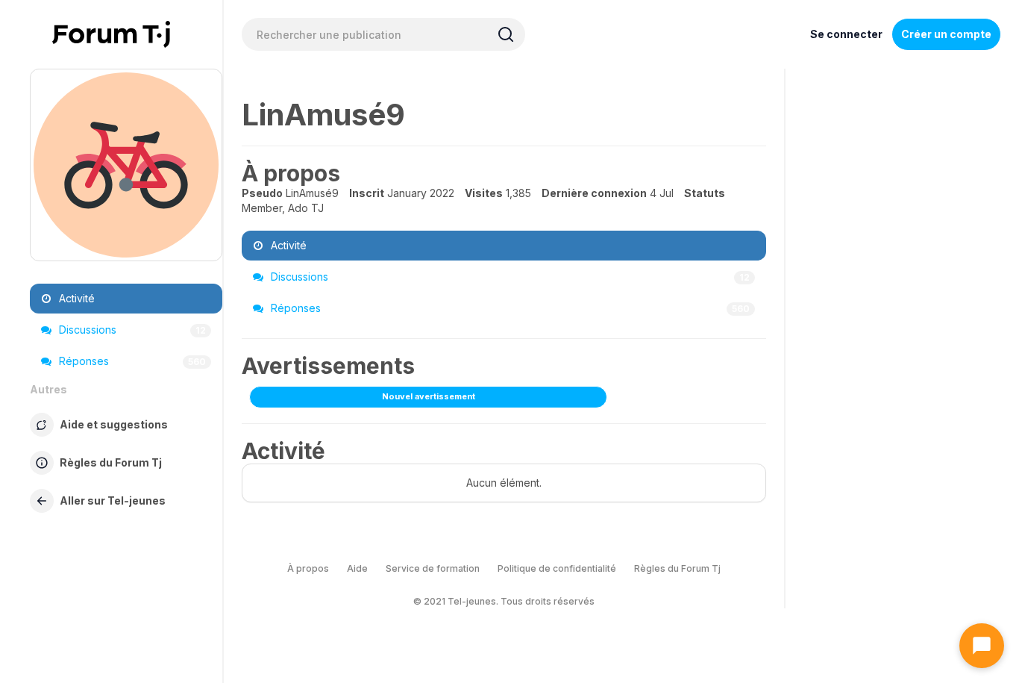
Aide (357, 568)
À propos (308, 568)
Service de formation (433, 568)
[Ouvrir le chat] (981, 645)
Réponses (131, 361)
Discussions (131, 329)
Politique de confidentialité (557, 568)
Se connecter (846, 34)
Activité (75, 298)
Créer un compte (946, 34)
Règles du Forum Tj (677, 568)
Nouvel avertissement (428, 396)
